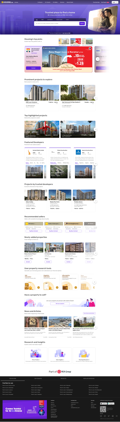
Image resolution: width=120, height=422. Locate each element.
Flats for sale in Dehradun (65, 385)
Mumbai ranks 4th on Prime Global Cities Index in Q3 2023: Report (59, 329)
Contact (33, 68)
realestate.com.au (74, 402)
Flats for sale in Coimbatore (37, 387)
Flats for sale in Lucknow (7, 389)
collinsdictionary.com (75, 407)
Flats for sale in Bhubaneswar (66, 394)
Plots (67, 19)
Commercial (50, 19)
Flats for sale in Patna (93, 392)
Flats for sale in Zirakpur (94, 385)
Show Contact (34, 231)
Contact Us (53, 412)
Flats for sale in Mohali (35, 385)
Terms (52, 407)
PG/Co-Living (59, 19)
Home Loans (93, 404)
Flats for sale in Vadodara (36, 394)
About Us (53, 404)
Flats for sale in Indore (7, 392)
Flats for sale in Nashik (93, 394)
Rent (42, 19)
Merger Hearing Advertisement (54, 417)
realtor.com (73, 404)
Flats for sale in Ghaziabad (7, 387)
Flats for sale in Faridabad (7, 394)
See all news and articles (89, 313)
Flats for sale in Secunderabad (66, 392)
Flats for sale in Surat (35, 392)
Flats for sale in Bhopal (93, 387)
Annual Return (54, 409)
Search (82, 23)
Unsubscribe (53, 414)
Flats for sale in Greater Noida (8, 385)
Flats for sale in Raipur (64, 387)
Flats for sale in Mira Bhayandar (95, 389)
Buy (37, 19)
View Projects (34, 53)
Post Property (105, 2)
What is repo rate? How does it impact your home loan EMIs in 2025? (34, 329)
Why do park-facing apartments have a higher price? (83, 329)
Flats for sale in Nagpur (36, 389)
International (93, 407)
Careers (52, 402)
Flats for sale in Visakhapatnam (66, 389)
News (92, 402)
